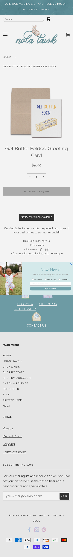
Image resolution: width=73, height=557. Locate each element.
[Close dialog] (71, 263)
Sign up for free (50, 288)
